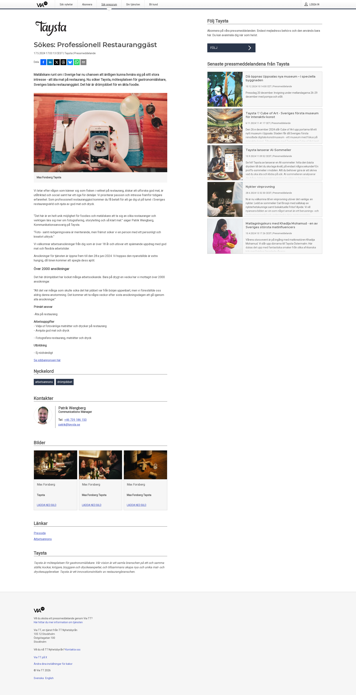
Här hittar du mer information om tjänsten (58, 622)
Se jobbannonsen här (47, 360)
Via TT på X (40, 657)
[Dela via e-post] (83, 62)
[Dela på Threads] (63, 62)
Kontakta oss (72, 649)
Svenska (39, 678)
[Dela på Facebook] (43, 62)
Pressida (40, 533)
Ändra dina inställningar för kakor (53, 663)
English (49, 678)
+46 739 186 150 (75, 420)
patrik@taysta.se (69, 424)
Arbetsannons (43, 539)
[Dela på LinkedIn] (50, 62)
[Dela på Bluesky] (70, 62)
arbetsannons (44, 382)
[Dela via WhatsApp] (77, 62)
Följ (213, 48)
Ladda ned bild (46, 505)
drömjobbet (64, 382)
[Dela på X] (57, 62)
